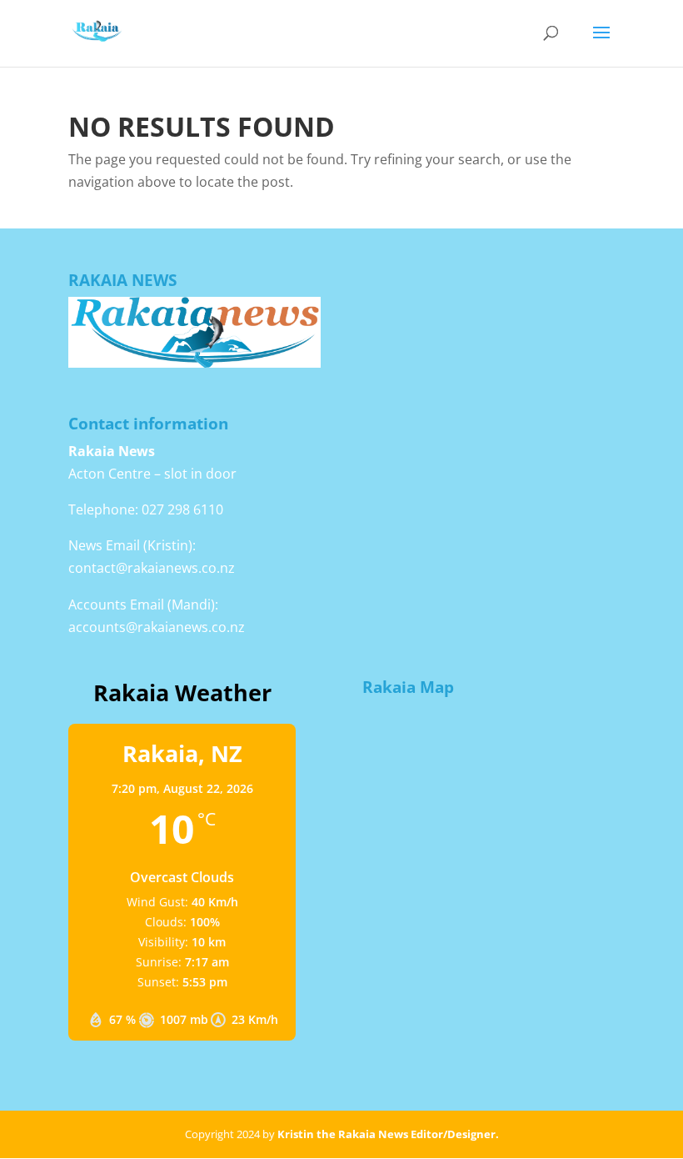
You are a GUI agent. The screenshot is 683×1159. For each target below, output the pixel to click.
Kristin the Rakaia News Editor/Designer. (388, 1133)
